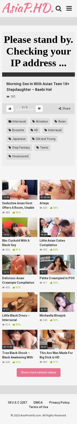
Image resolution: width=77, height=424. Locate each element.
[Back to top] (69, 415)
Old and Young (45, 139)
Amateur (41, 121)
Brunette (18, 130)
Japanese (19, 139)
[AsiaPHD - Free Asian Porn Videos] (27, 8)
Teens (43, 147)
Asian (62, 121)
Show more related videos (38, 372)
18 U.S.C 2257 (17, 402)
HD (36, 130)
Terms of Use (38, 407)
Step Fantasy (21, 147)
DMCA (38, 402)
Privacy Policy (59, 402)
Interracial (19, 121)
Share (66, 108)
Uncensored (20, 156)
